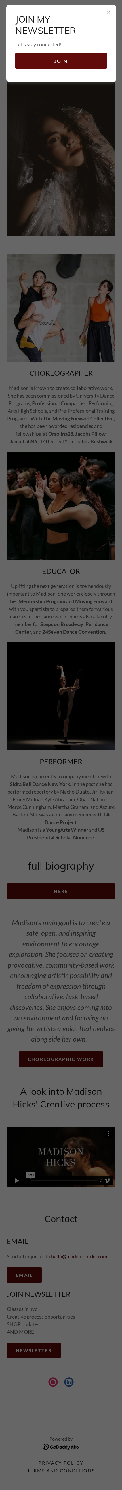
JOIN (61, 61)
